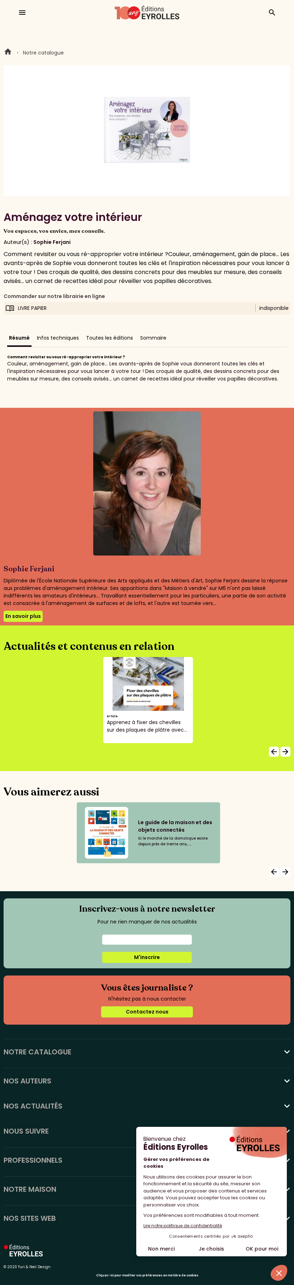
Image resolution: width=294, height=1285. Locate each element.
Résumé (19, 337)
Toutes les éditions (109, 337)
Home (8, 52)
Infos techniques (58, 337)
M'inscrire (147, 957)
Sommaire (153, 337)
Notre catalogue (43, 52)
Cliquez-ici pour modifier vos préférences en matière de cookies (147, 1275)
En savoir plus (23, 616)
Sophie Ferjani (52, 242)
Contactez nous (147, 1011)
